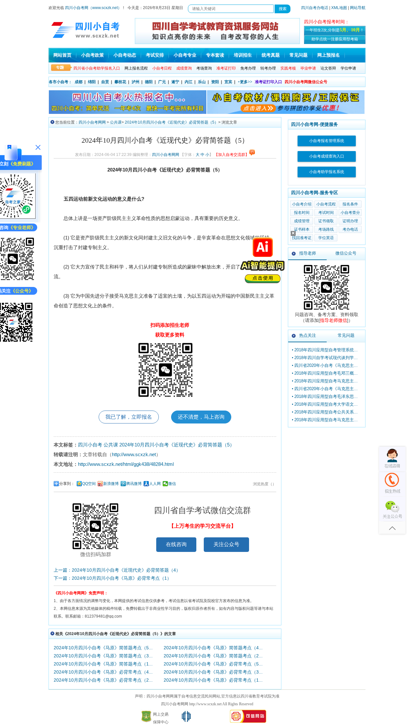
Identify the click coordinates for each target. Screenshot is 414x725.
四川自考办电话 (314, 7)
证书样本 (302, 229)
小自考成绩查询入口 (326, 156)
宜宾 (228, 82)
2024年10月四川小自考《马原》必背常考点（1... (213, 680)
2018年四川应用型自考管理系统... (326, 349)
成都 (78, 82)
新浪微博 (111, 483)
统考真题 (271, 55)
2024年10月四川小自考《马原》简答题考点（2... (213, 655)
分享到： (67, 483)
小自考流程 (326, 204)
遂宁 (175, 82)
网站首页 (62, 55)
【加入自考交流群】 (231, 154)
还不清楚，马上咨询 (201, 417)
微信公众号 (345, 253)
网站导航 (357, 7)
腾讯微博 (134, 483)
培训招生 (243, 55)
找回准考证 (301, 238)
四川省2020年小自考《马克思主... (326, 365)
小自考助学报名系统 (326, 172)
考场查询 (204, 68)
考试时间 (326, 212)
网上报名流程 (136, 68)
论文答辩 (328, 68)
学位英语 (326, 238)
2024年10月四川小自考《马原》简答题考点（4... (213, 647)
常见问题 (298, 55)
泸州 (135, 82)
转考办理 (268, 68)
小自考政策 (92, 55)
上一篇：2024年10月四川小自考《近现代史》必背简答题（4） (117, 570)
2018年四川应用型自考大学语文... (326, 404)
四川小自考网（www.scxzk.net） (93, 7)
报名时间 (302, 212)
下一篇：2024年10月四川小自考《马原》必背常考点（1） (112, 578)
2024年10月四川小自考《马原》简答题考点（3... (103, 655)
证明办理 (350, 221)
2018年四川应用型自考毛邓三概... (326, 373)
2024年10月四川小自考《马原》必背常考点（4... (103, 672)
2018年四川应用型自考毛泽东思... (326, 396)
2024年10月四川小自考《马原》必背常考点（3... (213, 672)
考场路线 (326, 229)
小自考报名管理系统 (326, 140)
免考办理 (248, 68)
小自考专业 (185, 55)
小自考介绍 (301, 204)
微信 (172, 483)
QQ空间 (89, 483)
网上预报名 (328, 55)
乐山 (202, 82)
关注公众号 (226, 544)
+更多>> (245, 82)
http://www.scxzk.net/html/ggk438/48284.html (126, 464)
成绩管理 (302, 221)
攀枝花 (120, 82)
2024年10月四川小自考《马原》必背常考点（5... (213, 663)
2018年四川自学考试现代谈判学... (326, 357)
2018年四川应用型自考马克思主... (326, 381)
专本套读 (215, 55)
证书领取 (326, 221)
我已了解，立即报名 (128, 417)
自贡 (105, 82)
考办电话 (350, 229)
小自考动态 (125, 55)
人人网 (155, 483)
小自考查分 (350, 212)
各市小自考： (60, 82)
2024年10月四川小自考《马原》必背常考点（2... (103, 680)
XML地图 (339, 7)
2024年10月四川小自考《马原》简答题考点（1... (103, 663)
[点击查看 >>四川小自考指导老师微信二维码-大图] (326, 310)
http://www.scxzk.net (134, 454)
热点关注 (307, 335)
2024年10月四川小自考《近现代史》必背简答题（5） (171, 122)
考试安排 (155, 55)
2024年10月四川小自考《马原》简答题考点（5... (103, 647)
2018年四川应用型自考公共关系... (326, 412)
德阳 (149, 82)
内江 (188, 82)
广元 (162, 82)
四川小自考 (90, 444)
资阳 (215, 82)
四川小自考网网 (92, 122)
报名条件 (350, 204)
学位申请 (348, 68)
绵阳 (92, 82)
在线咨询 (176, 544)
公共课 (116, 122)
